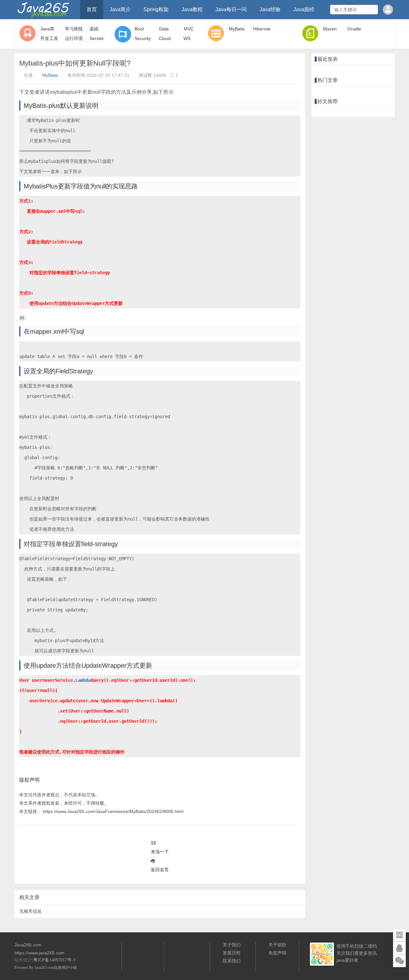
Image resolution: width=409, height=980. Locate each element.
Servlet (96, 38)
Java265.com (44, 967)
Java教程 (192, 9)
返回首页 (160, 869)
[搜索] (372, 9)
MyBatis (237, 28)
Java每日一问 (231, 9)
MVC (189, 28)
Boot (139, 28)
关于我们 (232, 944)
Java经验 (270, 9)
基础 (93, 28)
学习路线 (74, 28)
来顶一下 (160, 851)
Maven (330, 28)
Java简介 (120, 9)
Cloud (165, 38)
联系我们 (232, 960)
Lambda (83, 680)
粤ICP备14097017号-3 (54, 960)
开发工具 (49, 38)
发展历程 (232, 952)
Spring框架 (156, 9)
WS (186, 38)
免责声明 (277, 952)
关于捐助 (277, 944)
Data (164, 28)
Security (143, 38)
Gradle (354, 28)
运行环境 (74, 38)
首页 (92, 9)
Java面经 (303, 9)
